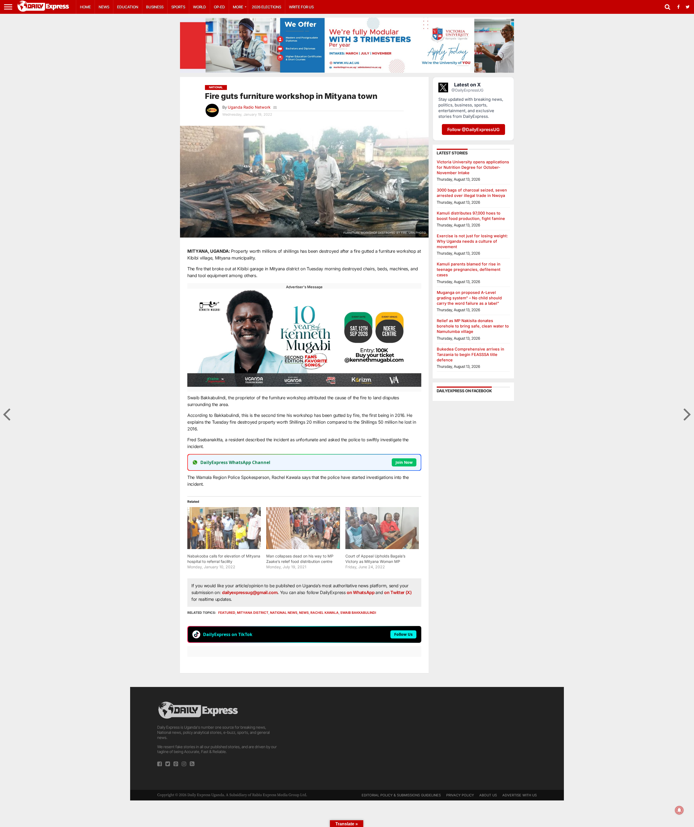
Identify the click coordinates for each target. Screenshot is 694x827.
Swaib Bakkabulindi (358, 613)
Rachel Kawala (324, 613)
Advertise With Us (519, 795)
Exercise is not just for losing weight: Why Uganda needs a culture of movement (472, 241)
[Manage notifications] (679, 810)
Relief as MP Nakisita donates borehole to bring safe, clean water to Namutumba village (473, 326)
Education (127, 7)
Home (85, 7)
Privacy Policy (460, 795)
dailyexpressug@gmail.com (249, 592)
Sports (178, 7)
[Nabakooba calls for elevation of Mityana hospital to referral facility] (224, 528)
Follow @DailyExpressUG (473, 129)
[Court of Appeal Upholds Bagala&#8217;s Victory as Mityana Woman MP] (382, 528)
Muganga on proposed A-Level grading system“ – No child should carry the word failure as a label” (469, 298)
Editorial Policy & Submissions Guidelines (401, 795)
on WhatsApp (361, 592)
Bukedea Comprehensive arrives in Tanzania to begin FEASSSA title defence (470, 354)
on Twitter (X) (398, 592)
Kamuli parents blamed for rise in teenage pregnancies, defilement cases (468, 269)
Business (154, 7)
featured (226, 613)
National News (283, 613)
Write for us (301, 7)
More (238, 7)
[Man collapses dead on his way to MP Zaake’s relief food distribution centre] (303, 528)
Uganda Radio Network (249, 107)
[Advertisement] (347, 738)
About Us (488, 795)
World (199, 7)
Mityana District (252, 613)
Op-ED (219, 7)
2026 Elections (266, 7)
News (104, 7)
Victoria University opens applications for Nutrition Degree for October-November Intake (473, 167)
